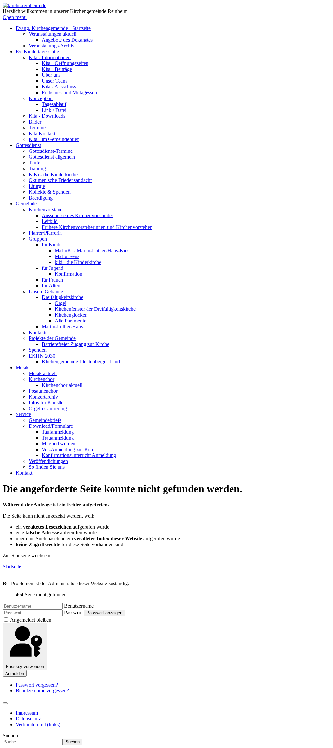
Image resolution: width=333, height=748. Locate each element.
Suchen (10, 735)
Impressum (27, 712)
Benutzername (79, 606)
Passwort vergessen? (37, 685)
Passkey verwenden (25, 666)
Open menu (15, 17)
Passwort (73, 612)
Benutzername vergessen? (42, 690)
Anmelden (14, 673)
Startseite (12, 566)
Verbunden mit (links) (38, 724)
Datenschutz (28, 718)
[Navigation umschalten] (5, 703)
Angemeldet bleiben (30, 620)
